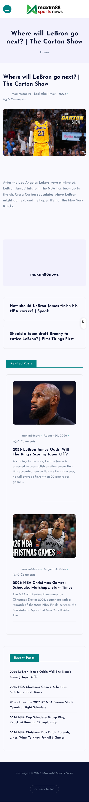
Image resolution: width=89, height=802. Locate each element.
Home (44, 52)
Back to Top (46, 789)
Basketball (41, 94)
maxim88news (21, 94)
